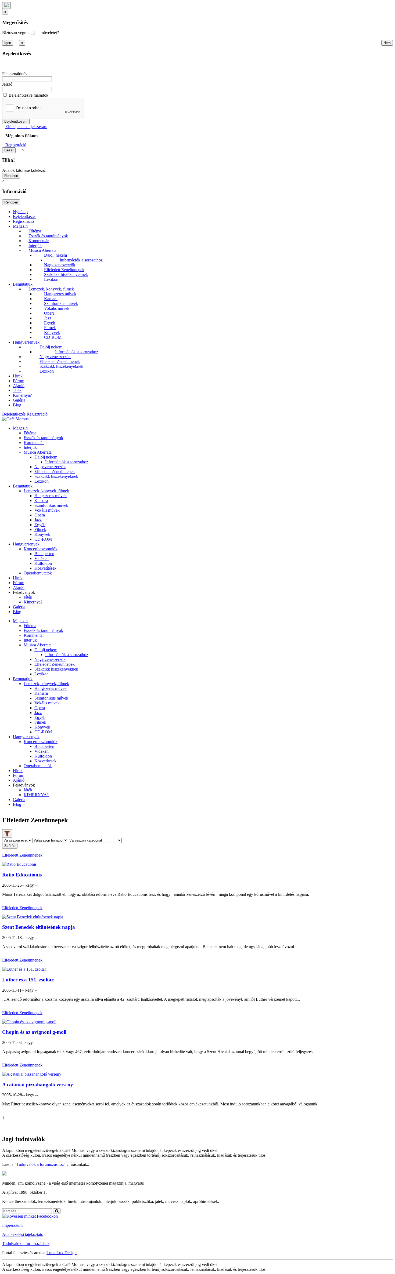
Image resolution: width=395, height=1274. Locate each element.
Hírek (18, 376)
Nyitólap (20, 211)
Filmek (50, 327)
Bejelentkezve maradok (28, 95)
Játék (17, 390)
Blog (17, 405)
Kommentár (38, 240)
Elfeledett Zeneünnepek (64, 269)
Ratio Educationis (22, 875)
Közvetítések (45, 568)
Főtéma (34, 231)
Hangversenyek (26, 342)
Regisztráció (15, 145)
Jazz (47, 318)
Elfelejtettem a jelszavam (26, 126)
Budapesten (44, 553)
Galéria (19, 400)
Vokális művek (56, 308)
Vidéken (41, 558)
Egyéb (49, 323)
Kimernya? (22, 395)
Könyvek (52, 332)
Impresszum (12, 1225)
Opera (49, 313)
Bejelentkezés (24, 216)
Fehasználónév (14, 73)
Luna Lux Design (61, 1252)
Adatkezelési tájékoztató (22, 1234)
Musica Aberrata (42, 250)
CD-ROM (53, 337)
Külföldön (43, 563)
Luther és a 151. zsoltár (27, 979)
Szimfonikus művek (61, 303)
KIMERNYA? (36, 794)
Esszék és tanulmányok (48, 236)
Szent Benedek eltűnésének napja (38, 927)
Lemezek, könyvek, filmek (51, 289)
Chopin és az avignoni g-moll (34, 1032)
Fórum (18, 380)
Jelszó (7, 84)
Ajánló (18, 385)
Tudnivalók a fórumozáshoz (25, 1243)
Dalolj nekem (55, 255)
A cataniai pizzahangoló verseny (37, 1084)
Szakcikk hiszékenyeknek (66, 274)
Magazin (20, 226)
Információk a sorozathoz (81, 260)
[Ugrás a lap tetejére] (6, 5)
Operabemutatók (38, 573)
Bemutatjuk (23, 284)
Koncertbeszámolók (41, 549)
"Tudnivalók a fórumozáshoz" (40, 1164)
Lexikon (51, 279)
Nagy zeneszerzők (59, 265)
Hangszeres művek (60, 294)
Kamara (51, 298)
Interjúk (35, 245)
